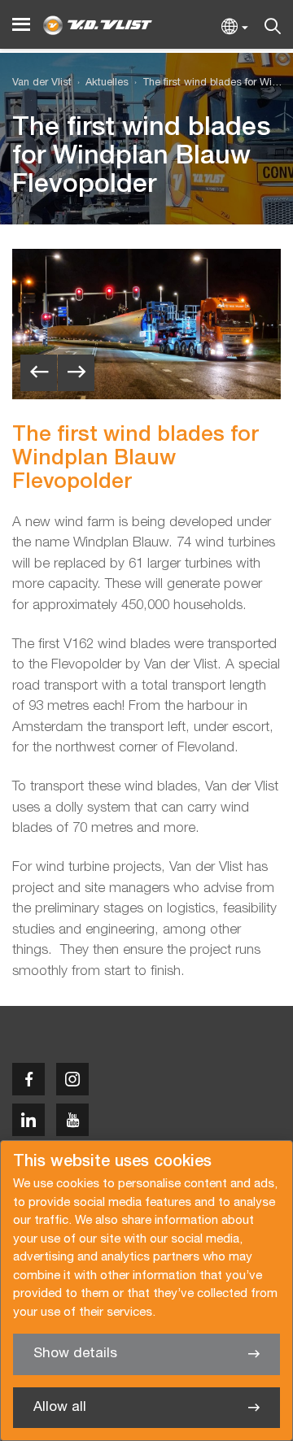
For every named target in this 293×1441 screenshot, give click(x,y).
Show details (75, 1353)
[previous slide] (38, 373)
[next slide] (76, 373)
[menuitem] (100, 83)
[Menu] (21, 25)
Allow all (59, 1407)
